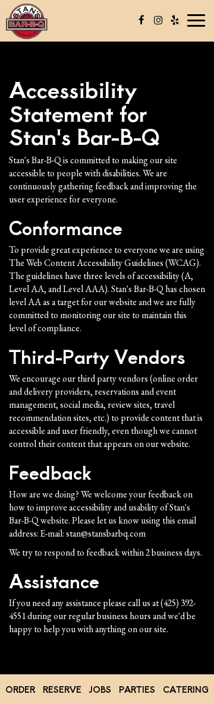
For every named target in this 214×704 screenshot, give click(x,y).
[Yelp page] (174, 20)
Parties (137, 689)
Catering (186, 689)
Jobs (100, 689)
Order (20, 689)
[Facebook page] (141, 20)
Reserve (62, 689)
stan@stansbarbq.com (106, 533)
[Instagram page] (158, 20)
